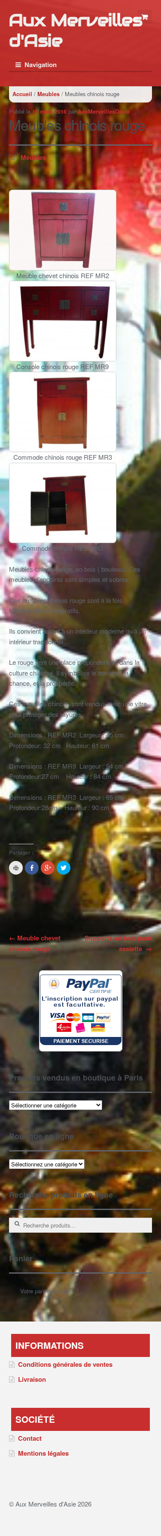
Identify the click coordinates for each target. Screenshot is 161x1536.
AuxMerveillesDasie (104, 111)
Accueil (22, 94)
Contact (30, 1438)
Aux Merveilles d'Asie (75, 30)
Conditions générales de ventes (65, 1364)
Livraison (32, 1379)
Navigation (40, 64)
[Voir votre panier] (145, 17)
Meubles (48, 94)
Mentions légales (43, 1453)
